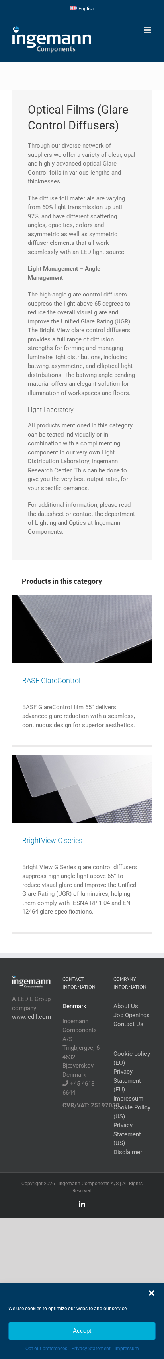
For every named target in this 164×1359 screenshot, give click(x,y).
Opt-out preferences (46, 1348)
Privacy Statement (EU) (127, 1080)
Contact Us (128, 1024)
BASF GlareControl (51, 680)
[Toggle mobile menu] (148, 30)
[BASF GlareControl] (82, 628)
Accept (82, 1330)
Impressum (127, 1348)
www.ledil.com (31, 1016)
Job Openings (131, 1015)
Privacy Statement (91, 1348)
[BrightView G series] (82, 788)
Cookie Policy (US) (131, 1112)
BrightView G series (52, 840)
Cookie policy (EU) (131, 1058)
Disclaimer (127, 1152)
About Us (125, 1006)
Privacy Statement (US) (127, 1134)
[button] (152, 1293)
